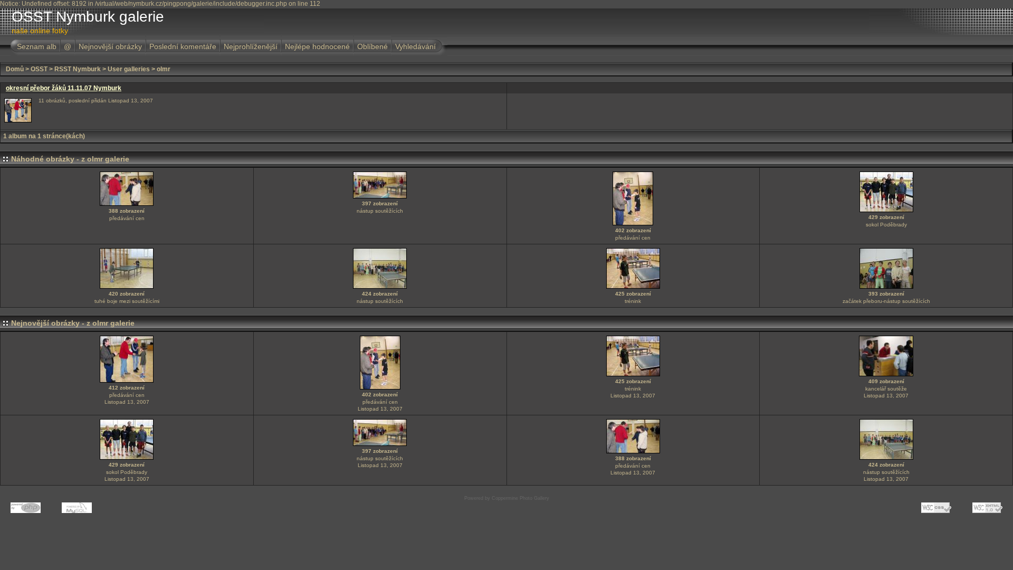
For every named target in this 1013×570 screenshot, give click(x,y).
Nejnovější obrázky (110, 46)
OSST (39, 69)
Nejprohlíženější (251, 46)
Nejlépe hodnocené (317, 46)
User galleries (129, 69)
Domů (15, 69)
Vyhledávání (415, 46)
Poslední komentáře (182, 46)
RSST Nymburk (77, 69)
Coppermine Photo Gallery (520, 498)
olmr (163, 69)
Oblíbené (372, 46)
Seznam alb (36, 46)
